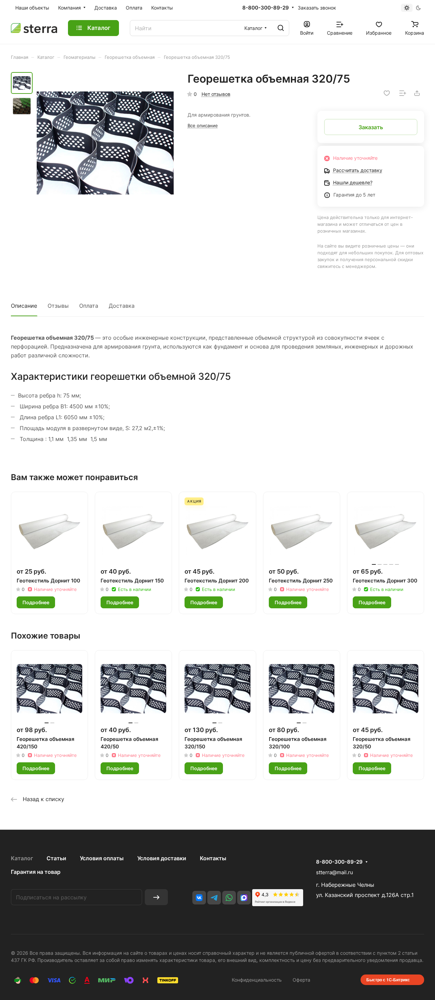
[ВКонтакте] (199, 897)
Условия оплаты (102, 858)
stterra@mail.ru (334, 872)
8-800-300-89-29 (265, 8)
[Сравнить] (403, 93)
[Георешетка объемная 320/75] (105, 143)
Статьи (56, 858)
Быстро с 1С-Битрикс (388, 980)
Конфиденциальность (257, 980)
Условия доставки (161, 858)
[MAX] (244, 897)
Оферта (301, 980)
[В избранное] (387, 93)
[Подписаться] (156, 897)
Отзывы (58, 305)
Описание (24, 305)
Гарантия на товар (35, 871)
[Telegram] (214, 897)
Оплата (88, 305)
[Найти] (280, 28)
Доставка (122, 305)
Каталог (22, 858)
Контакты (213, 858)
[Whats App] (229, 897)
